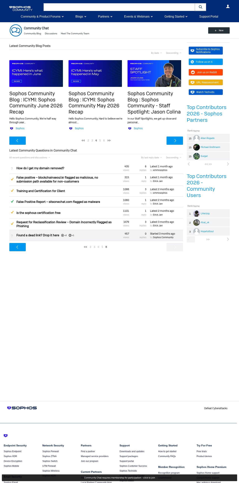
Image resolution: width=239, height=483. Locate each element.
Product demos (204, 456)
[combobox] (119, 7)
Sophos (20, 128)
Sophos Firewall (50, 451)
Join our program (89, 461)
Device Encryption (13, 461)
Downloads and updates (132, 451)
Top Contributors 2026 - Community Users (206, 186)
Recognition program (169, 473)
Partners (103, 16)
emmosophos (160, 170)
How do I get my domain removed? (40, 168)
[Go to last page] (210, 164)
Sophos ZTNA (49, 456)
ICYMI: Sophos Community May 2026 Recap (94, 105)
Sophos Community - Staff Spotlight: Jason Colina (154, 105)
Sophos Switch (50, 461)
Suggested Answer (12, 179)
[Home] (25, 8)
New (221, 30)
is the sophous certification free (38, 213)
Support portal (127, 461)
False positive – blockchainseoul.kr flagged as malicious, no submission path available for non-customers (57, 179)
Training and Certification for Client (40, 191)
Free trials (202, 451)
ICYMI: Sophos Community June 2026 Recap (36, 105)
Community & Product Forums (40, 16)
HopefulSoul (207, 231)
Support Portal (208, 16)
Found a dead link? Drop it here (37, 235)
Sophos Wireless (51, 471)
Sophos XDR (10, 456)
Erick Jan (158, 181)
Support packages (129, 456)
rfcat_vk (205, 222)
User (228, 6)
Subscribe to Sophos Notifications (208, 50)
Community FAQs (167, 456)
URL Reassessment (207, 82)
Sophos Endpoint (12, 451)
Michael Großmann (210, 147)
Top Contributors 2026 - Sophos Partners (206, 113)
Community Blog (32, 33)
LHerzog (205, 213)
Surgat (204, 156)
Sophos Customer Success (133, 466)
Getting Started (174, 16)
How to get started (167, 451)
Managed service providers (94, 456)
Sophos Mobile (11, 466)
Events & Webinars (137, 16)
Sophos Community (163, 237)
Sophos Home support (208, 473)
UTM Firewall (49, 466)
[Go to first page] (206, 164)
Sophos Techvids (128, 471)
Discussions (51, 33)
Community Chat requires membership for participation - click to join (119, 477)
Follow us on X (204, 62)
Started (162, 233)
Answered (12, 201)
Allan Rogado (208, 138)
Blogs (79, 16)
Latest (161, 166)
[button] (200, 7)
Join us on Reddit (207, 72)
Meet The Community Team (75, 33)
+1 (73, 235)
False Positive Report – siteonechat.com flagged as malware (58, 202)
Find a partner (88, 451)
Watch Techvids (205, 92)
